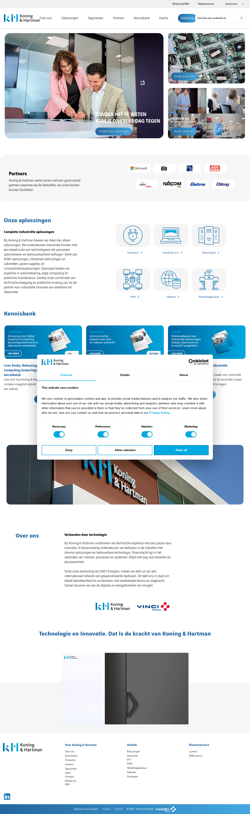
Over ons (46, 18)
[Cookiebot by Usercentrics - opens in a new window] (191, 362)
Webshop (187, 18)
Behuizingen (209, 252)
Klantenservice (206, 4)
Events (163, 18)
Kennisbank (142, 18)
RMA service (195, 756)
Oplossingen (69, 18)
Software (171, 297)
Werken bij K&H (180, 4)
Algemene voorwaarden (86, 809)
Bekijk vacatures (184, 131)
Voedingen (133, 252)
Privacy (106, 809)
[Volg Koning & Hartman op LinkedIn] (7, 796)
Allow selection (125, 450)
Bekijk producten (184, 76)
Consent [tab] (66, 375)
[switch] (103, 434)
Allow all (181, 450)
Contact (193, 751)
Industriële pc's (171, 252)
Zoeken (242, 18)
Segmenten (95, 18)
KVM (133, 297)
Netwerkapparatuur (209, 297)
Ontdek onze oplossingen (113, 131)
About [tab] (183, 375)
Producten (70, 760)
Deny (68, 450)
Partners (118, 18)
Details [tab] (125, 375)
